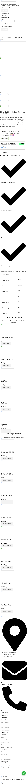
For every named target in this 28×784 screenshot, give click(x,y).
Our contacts (4, 739)
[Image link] (8, 617)
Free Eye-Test (4, 754)
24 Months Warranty (6, 759)
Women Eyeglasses (5, 725)
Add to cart (4, 152)
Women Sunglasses (6, 719)
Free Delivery (4, 749)
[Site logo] (8, 1)
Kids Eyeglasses (5, 730)
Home (1, 37)
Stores (2, 737)
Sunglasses (8, 37)
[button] (6, 343)
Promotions (3, 734)
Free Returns (4, 751)
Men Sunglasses (17, 37)
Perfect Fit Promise (5, 757)
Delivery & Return (5, 742)
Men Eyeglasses (5, 727)
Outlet (2, 744)
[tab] (7, 271)
